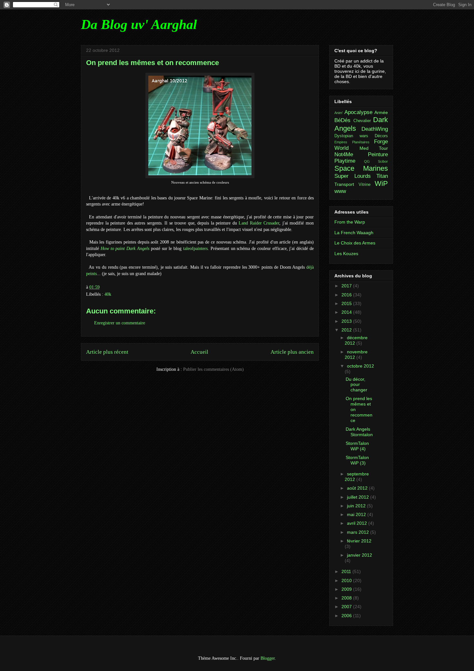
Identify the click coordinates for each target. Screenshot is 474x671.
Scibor (383, 161)
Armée (381, 112)
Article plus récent (107, 352)
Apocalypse (358, 112)
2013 (347, 321)
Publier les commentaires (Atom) (213, 369)
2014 (347, 312)
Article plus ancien (292, 352)
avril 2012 (357, 523)
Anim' (338, 113)
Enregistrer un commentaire (119, 323)
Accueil (199, 352)
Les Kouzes (346, 253)
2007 (347, 606)
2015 (347, 303)
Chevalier (362, 121)
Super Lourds (352, 176)
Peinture (378, 154)
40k (107, 294)
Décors (381, 136)
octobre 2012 (360, 366)
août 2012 (358, 488)
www (340, 191)
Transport (344, 184)
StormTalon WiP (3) (357, 460)
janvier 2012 (359, 555)
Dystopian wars (351, 136)
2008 (347, 597)
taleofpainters (195, 248)
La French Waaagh (353, 232)
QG (367, 161)
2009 (347, 589)
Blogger (268, 658)
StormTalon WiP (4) (357, 446)
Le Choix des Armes (354, 242)
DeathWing (374, 129)
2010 (347, 580)
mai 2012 (357, 514)
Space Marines (361, 168)
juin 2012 (357, 505)
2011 (346, 571)
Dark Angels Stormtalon (359, 432)
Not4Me (343, 154)
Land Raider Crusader (259, 223)
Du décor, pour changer (356, 385)
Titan (382, 176)
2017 (347, 285)
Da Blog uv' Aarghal (139, 24)
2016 (347, 294)
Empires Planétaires (352, 142)
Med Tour (374, 148)
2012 (347, 329)
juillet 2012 (358, 497)
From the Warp (349, 222)
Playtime (344, 161)
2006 (347, 615)
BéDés (342, 120)
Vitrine (364, 184)
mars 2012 (358, 532)
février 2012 (359, 540)
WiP (381, 183)
